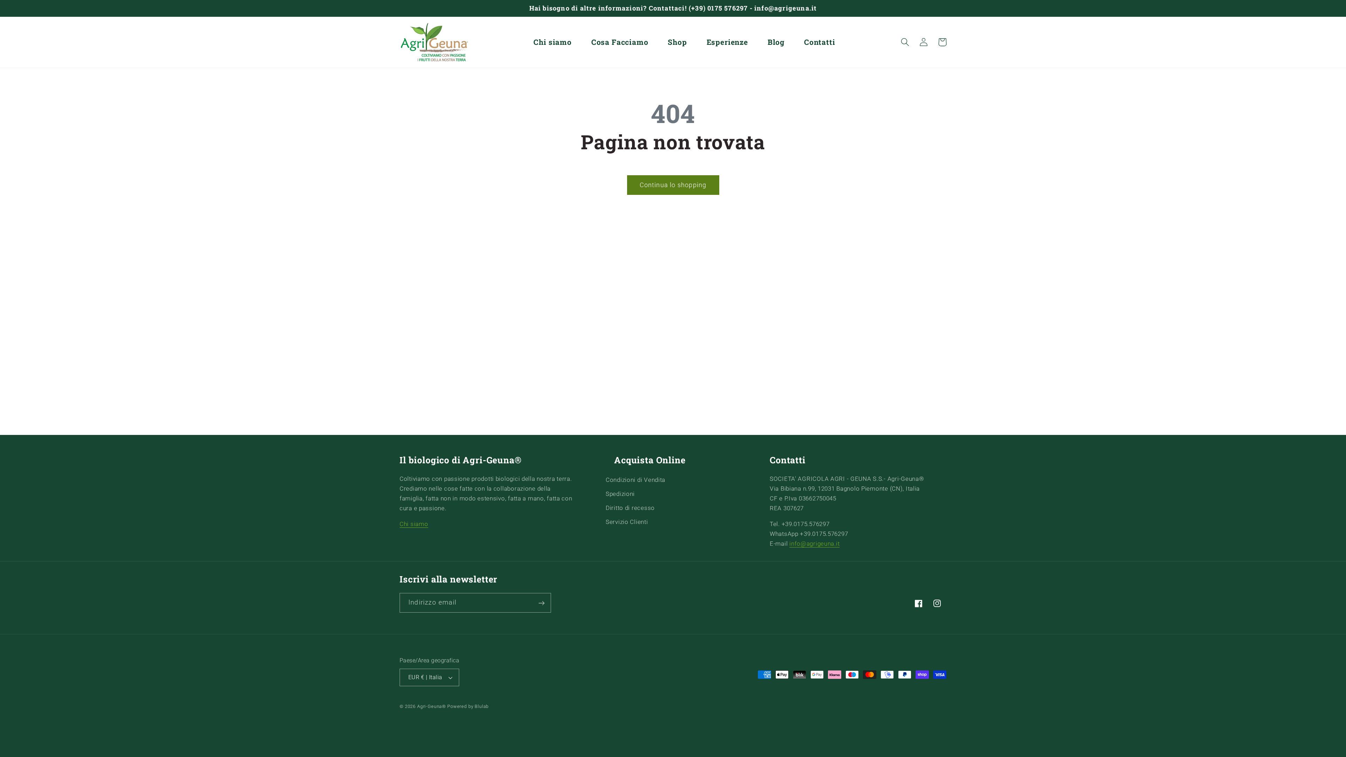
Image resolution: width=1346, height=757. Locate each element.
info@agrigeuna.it (814, 543)
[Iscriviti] (541, 603)
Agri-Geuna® (432, 706)
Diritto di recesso (630, 507)
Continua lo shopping (673, 185)
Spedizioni (620, 493)
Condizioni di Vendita (635, 479)
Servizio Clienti (627, 521)
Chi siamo (414, 523)
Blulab (482, 706)
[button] (905, 42)
